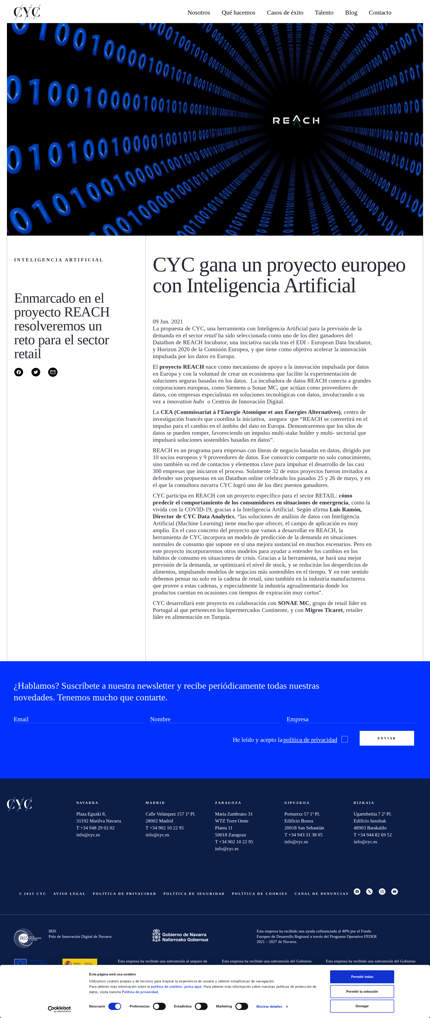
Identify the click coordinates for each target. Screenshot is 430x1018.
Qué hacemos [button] (238, 12)
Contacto (380, 12)
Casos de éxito (285, 12)
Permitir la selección (362, 991)
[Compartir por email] (56, 375)
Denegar (362, 1006)
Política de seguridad (194, 893)
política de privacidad (310, 739)
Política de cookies (260, 893)
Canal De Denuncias (322, 893)
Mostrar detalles (269, 1006)
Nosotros (198, 12)
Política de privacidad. (140, 992)
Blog (351, 12)
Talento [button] (324, 12)
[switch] (159, 1006)
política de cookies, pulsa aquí (176, 986)
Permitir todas (362, 977)
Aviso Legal (69, 893)
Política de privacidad (125, 893)
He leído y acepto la (285, 739)
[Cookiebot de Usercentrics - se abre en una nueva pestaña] (59, 1009)
